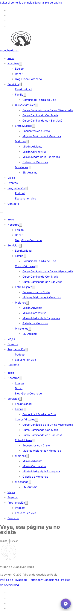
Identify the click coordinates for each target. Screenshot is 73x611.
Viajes (11, 177)
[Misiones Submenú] (27, 141)
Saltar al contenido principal (17, 2)
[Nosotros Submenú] (20, 63)
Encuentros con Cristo (36, 130)
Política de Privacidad (13, 579)
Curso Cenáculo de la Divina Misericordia (47, 110)
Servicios (13, 84)
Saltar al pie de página (48, 2)
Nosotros (13, 63)
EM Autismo (29, 172)
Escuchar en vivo (25, 198)
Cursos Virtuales (25, 105)
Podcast (20, 193)
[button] (65, 603)
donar (15, 50)
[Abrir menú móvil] (1, 212)
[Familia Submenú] (24, 95)
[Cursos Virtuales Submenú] (36, 105)
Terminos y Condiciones (44, 579)
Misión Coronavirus (34, 151)
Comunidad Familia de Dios (39, 99)
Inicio (10, 58)
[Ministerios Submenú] (29, 167)
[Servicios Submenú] (20, 84)
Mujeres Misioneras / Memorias (41, 136)
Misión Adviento (32, 146)
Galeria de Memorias (35, 162)
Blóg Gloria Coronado (28, 79)
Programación (16, 188)
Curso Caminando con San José (42, 120)
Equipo (19, 68)
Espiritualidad (23, 89)
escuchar (5, 50)
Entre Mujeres (23, 125)
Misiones (20, 141)
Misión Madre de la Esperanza (41, 156)
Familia (19, 94)
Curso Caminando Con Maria (40, 115)
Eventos (12, 182)
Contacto (13, 203)
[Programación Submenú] (26, 188)
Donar (18, 73)
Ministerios (21, 167)
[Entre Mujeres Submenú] (33, 126)
